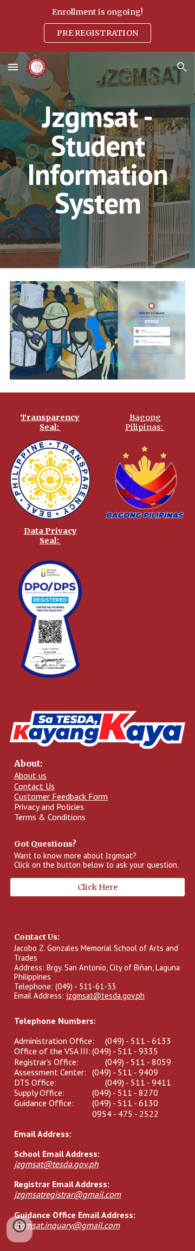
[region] (97, 26)
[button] (13, 67)
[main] (97, 160)
